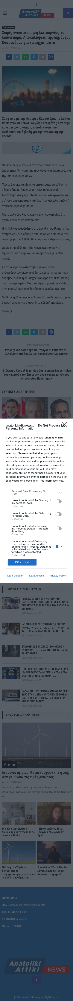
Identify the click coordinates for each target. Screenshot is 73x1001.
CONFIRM (22, 562)
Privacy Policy (58, 575)
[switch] (59, 501)
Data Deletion (15, 575)
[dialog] (36, 501)
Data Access (36, 575)
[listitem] (36, 492)
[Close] (65, 425)
